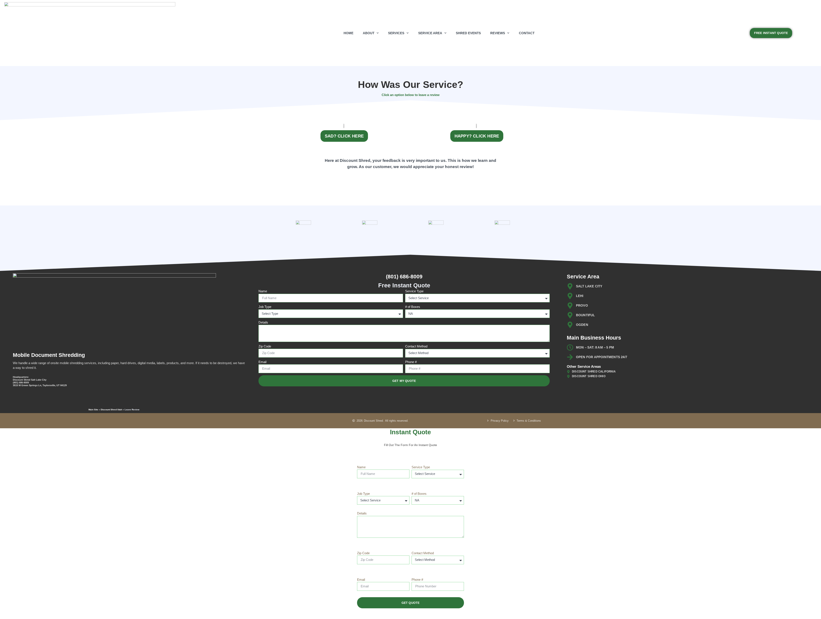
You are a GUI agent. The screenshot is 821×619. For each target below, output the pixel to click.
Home (348, 33)
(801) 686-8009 (404, 276)
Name (262, 291)
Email (262, 362)
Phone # (411, 362)
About (368, 33)
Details (263, 322)
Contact (527, 33)
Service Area (430, 33)
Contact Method (416, 346)
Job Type (264, 307)
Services (396, 33)
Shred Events (468, 33)
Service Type (414, 291)
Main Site (93, 409)
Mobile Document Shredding (49, 355)
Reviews (497, 33)
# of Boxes (412, 307)
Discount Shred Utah (111, 409)
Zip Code (264, 346)
